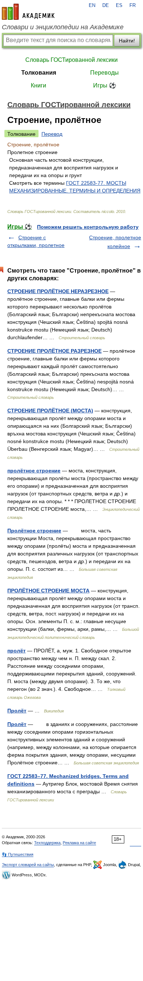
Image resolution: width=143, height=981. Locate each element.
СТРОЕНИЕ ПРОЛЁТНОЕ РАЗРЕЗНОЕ (54, 351)
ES (119, 5)
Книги (38, 85)
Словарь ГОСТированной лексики (71, 60)
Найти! (127, 41)
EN (92, 5)
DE (105, 5)
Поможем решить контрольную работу (88, 227)
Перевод (51, 134)
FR (132, 5)
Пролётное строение (34, 530)
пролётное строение (33, 470)
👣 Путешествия (17, 854)
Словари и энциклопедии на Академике (63, 27)
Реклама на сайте (79, 842)
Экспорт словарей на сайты (28, 864)
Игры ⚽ (104, 85)
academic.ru (28, 12)
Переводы (104, 73)
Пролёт (16, 711)
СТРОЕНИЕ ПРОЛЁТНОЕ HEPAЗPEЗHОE (58, 291)
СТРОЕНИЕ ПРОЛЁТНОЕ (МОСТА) (50, 410)
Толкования (38, 73)
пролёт (16, 651)
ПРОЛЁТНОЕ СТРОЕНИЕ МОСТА (48, 591)
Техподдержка (47, 842)
